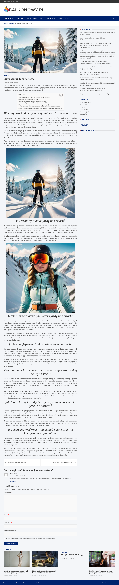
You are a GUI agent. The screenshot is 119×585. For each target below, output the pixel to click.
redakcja (15, 82)
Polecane (8, 549)
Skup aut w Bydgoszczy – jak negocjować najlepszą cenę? (97, 94)
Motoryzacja (51, 18)
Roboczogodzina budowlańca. (17, 462)
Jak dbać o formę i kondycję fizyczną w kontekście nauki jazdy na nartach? (39, 106)
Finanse (29, 18)
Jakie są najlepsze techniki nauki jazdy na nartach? (33, 103)
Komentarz (8, 493)
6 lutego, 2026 (64, 558)
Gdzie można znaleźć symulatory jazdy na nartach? (32, 101)
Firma (35, 18)
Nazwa (6, 515)
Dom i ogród (20, 18)
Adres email (8, 523)
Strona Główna (9, 18)
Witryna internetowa (10, 530)
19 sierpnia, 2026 (8, 575)
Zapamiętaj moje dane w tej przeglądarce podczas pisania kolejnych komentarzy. (30, 538)
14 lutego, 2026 (36, 575)
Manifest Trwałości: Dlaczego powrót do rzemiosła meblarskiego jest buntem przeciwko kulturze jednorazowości (95, 45)
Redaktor (71, 558)
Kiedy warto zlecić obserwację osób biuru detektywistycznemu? (44, 572)
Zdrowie (59, 18)
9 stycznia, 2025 (8, 82)
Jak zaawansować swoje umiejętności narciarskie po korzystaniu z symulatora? (40, 108)
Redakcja (67, 18)
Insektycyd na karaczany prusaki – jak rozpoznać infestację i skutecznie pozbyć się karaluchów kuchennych (102, 572)
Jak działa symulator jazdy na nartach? (29, 99)
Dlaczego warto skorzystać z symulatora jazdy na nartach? (35, 97)
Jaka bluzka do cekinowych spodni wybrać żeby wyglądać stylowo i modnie (16, 572)
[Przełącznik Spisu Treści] (60, 95)
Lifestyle (41, 18)
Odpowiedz (12, 481)
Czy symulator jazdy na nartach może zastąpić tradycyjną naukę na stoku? (39, 105)
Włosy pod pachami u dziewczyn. (63, 462)
